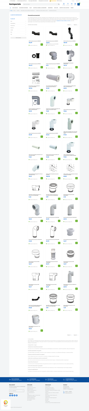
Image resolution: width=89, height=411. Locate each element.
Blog (28, 393)
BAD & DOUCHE (15, 7)
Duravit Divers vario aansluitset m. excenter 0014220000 (34, 86)
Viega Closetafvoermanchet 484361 (52, 133)
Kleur (11, 32)
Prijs (11, 34)
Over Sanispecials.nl (30, 392)
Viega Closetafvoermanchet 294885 (70, 109)
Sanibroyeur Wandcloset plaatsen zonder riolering (52, 391)
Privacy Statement (30, 391)
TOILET (30, 7)
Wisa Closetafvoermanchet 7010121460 (35, 239)
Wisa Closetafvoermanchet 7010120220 (35, 217)
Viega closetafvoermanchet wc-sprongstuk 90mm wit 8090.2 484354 (70, 155)
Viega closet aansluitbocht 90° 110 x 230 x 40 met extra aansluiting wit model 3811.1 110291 (70, 132)
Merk (11, 21)
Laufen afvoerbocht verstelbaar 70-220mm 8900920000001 (35, 109)
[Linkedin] (17, 395)
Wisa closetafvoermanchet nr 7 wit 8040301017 (34, 327)
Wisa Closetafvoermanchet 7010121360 (52, 217)
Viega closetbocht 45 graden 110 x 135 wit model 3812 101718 (35, 174)
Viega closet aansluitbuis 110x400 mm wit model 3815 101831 (35, 155)
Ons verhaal (29, 400)
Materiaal (12, 27)
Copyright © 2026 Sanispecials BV (15, 407)
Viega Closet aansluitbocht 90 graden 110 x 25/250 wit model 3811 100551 (53, 109)
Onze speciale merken (31, 398)
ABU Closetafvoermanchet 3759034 (35, 63)
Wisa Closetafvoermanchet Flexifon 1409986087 (52, 262)
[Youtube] (14, 395)
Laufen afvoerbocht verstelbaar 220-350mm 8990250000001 (70, 86)
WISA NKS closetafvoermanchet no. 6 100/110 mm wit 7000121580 (35, 195)
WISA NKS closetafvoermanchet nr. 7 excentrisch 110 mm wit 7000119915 (52, 195)
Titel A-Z (69, 24)
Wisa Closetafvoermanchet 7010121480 (52, 239)
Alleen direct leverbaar (33, 24)
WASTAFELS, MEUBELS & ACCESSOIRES (39, 7)
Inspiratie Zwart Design (31, 396)
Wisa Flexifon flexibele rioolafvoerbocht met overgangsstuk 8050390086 (35, 306)
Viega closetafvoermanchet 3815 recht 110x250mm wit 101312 (52, 155)
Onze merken (47, 386)
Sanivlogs (47, 398)
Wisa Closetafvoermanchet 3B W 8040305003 (69, 195)
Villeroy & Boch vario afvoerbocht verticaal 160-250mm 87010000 (71, 174)
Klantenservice (30, 386)
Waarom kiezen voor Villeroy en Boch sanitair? (52, 393)
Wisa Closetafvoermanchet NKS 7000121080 (51, 285)
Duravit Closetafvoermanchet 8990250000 (68, 63)
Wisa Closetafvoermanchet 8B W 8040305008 (34, 262)
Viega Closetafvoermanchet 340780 (35, 133)
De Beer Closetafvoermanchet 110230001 (53, 63)
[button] (42, 44)
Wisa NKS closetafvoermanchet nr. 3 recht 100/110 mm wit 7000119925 (53, 306)
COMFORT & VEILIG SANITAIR (64, 7)
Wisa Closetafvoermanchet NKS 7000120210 (34, 285)
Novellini (46, 400)
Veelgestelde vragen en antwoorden (33, 395)
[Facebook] (10, 395)
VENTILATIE (56, 7)
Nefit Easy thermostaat (49, 387)
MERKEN (72, 7)
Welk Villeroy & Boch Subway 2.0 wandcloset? (51, 396)
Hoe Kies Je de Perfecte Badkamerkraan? (52, 402)
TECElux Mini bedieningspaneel (51, 397)
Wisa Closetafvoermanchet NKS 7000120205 (69, 262)
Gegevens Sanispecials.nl (31, 390)
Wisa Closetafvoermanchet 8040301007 (70, 239)
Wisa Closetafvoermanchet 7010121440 (70, 217)
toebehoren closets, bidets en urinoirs (63, 20)
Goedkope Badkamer (31, 397)
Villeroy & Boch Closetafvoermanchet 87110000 (52, 174)
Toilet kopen (47, 401)
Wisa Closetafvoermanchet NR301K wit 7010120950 (70, 285)
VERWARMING (50, 7)
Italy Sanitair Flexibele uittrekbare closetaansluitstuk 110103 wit (51, 86)
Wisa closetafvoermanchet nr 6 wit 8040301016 (69, 306)
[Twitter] (12, 395)
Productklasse (13, 23)
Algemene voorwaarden (31, 387)
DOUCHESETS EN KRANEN (23, 7)
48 (76, 24)
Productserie (13, 25)
